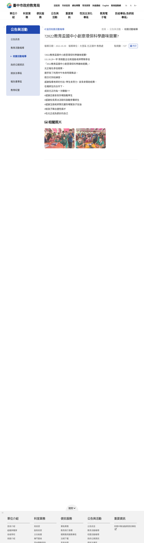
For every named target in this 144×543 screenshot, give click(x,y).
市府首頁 (66, 6)
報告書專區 (16, 81)
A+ (135, 6)
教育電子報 (104, 15)
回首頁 (57, 6)
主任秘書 (38, 534)
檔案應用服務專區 (68, 534)
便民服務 (40, 15)
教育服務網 (116, 6)
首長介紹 (11, 526)
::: (4, 27)
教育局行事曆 (67, 530)
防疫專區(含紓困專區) (124, 15)
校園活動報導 (19, 56)
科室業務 (27, 15)
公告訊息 (15, 39)
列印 (135, 46)
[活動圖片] (59, 138)
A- (126, 6)
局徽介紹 (11, 539)
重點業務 (65, 526)
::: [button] (2, 512)
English (106, 6)
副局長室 (38, 530)
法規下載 (65, 539)
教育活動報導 (17, 48)
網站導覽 (76, 6)
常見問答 (86, 6)
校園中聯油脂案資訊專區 (125, 526)
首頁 (104, 29)
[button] (72, 508)
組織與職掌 (12, 530)
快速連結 (96, 6)
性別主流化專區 (86, 15)
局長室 (37, 526)
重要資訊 (69, 15)
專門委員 (38, 539)
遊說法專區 (16, 73)
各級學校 (11, 534)
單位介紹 (13, 15)
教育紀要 (15, 90)
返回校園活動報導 (55, 29)
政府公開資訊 (17, 65)
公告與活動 (55, 15)
